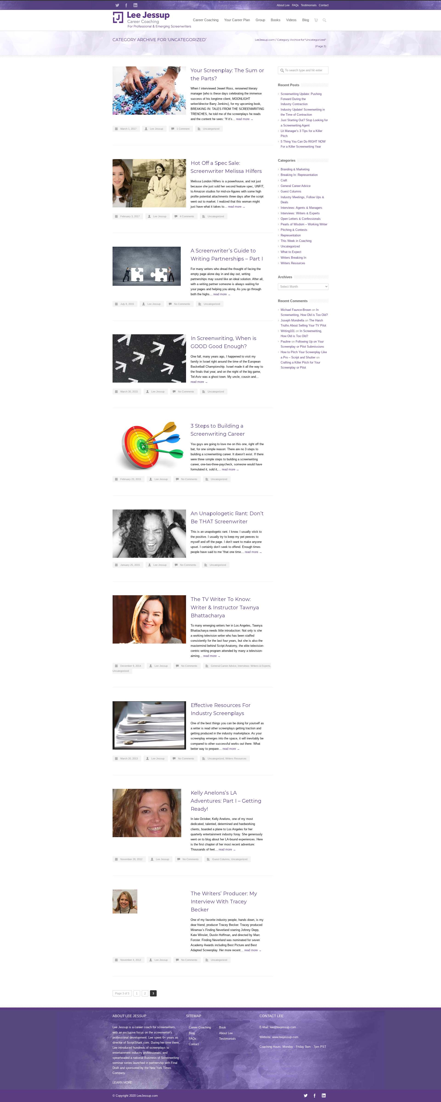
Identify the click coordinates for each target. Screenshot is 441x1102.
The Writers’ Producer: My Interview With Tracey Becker (224, 901)
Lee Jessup (156, 128)
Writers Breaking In (293, 257)
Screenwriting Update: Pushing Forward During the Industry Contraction (301, 99)
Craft (284, 180)
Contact (323, 5)
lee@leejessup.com (283, 1027)
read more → (244, 119)
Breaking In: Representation (299, 175)
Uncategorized (211, 128)
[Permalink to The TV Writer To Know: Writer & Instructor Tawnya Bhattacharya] (149, 619)
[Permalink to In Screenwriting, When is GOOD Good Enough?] (149, 358)
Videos (291, 20)
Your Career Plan (237, 20)
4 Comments (187, 216)
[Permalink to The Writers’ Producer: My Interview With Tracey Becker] (149, 901)
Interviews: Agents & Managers (301, 207)
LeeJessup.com (265, 39)
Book (222, 1027)
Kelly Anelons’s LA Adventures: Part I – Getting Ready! (226, 801)
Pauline (286, 341)
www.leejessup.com (285, 1037)
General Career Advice (223, 665)
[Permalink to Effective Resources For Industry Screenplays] (149, 725)
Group (260, 20)
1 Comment (183, 128)
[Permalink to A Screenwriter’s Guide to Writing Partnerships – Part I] (149, 266)
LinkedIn (135, 5)
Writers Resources (235, 758)
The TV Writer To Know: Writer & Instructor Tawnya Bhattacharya (225, 607)
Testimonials (309, 5)
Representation (291, 235)
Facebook (126, 5)
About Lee (283, 5)
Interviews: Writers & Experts (254, 665)
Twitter (117, 5)
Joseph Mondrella (292, 320)
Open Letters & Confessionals (301, 218)
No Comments (182, 304)
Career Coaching (205, 20)
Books (275, 20)
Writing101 (288, 331)
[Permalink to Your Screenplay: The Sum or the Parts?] (149, 90)
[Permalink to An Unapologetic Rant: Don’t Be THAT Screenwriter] (149, 533)
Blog (305, 20)
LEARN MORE (122, 1082)
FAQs (295, 5)
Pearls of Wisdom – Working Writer (304, 224)
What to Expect (291, 252)
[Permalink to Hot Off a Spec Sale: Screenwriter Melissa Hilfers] (149, 183)
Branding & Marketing (295, 169)
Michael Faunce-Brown (296, 310)
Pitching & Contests (294, 230)
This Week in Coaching (296, 241)
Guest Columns (221, 859)
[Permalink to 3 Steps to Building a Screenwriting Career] (149, 446)
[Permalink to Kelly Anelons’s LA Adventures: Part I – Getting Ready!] (149, 813)
